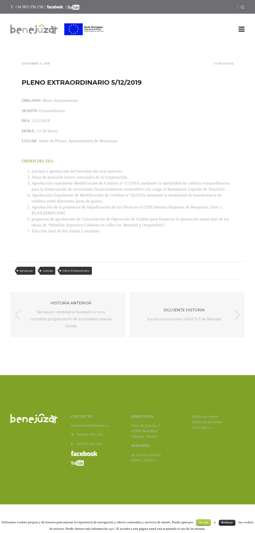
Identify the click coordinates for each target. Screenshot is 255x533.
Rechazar (227, 522)
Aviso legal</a (202, 427)
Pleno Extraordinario (76, 270)
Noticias (226, 63)
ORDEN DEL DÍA (37, 161)
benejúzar (26, 270)
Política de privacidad (207, 422)
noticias (48, 270)
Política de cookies (205, 416)
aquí (112, 529)
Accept (203, 522)
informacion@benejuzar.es (89, 425)
